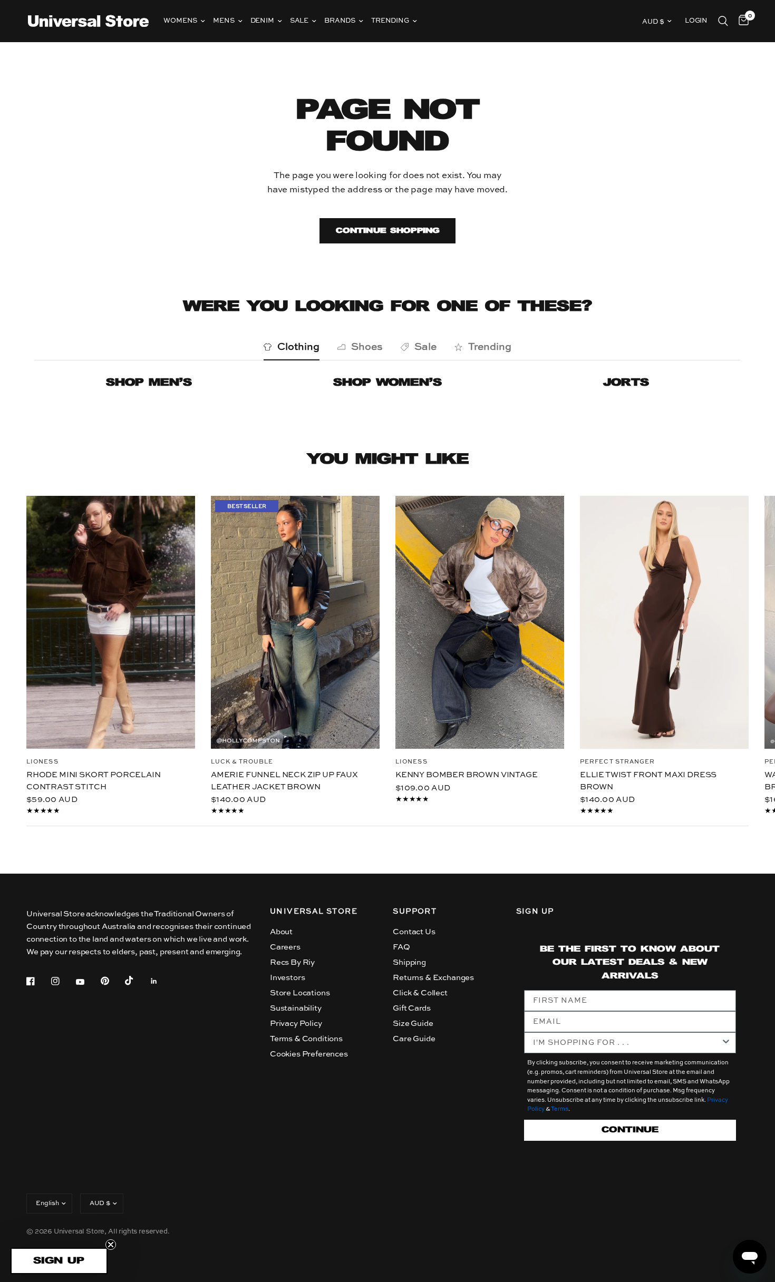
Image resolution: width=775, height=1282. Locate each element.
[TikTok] (136, 980)
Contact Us (414, 932)
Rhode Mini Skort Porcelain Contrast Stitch (93, 781)
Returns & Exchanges (433, 978)
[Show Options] (726, 1043)
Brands (339, 20)
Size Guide (413, 1023)
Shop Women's (387, 383)
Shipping (409, 962)
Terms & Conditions (306, 1039)
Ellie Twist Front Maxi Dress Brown (648, 781)
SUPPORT (415, 911)
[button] (59, 1261)
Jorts (626, 383)
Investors (287, 978)
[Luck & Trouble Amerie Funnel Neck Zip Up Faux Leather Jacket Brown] (295, 622)
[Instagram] (62, 981)
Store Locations (300, 993)
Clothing (298, 347)
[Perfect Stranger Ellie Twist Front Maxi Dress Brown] (664, 622)
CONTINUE (630, 1130)
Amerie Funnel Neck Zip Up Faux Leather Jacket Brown (284, 781)
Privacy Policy (296, 1023)
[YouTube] (87, 982)
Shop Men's (149, 383)
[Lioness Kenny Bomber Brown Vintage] (479, 622)
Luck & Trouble (242, 762)
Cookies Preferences (309, 1054)
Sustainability (296, 1008)
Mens (223, 20)
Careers (285, 947)
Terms (559, 1109)
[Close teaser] (110, 1244)
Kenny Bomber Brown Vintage (466, 775)
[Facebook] (38, 981)
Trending (390, 20)
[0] (741, 21)
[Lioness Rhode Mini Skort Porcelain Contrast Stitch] (110, 622)
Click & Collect (420, 993)
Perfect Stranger (617, 762)
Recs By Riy (292, 962)
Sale (299, 20)
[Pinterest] (112, 980)
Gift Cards (411, 1008)
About (281, 932)
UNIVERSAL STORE (313, 911)
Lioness (42, 762)
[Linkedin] (161, 981)
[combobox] (627, 1043)
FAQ (401, 947)
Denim (262, 20)
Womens (180, 20)
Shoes (367, 347)
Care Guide (414, 1039)
